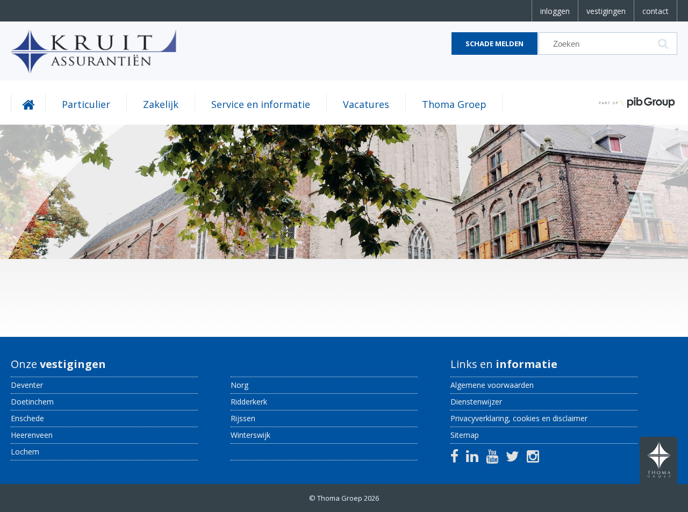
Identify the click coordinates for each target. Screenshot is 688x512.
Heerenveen (32, 435)
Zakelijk (160, 104)
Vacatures (366, 104)
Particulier (86, 104)
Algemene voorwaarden (492, 385)
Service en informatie (260, 104)
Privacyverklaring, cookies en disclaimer (518, 418)
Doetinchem (32, 401)
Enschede (27, 418)
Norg (239, 385)
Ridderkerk (249, 401)
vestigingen (606, 11)
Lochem (25, 451)
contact (655, 11)
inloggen (555, 11)
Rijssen (243, 418)
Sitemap (464, 435)
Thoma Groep (454, 104)
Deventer (27, 385)
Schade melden (494, 43)
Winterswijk (250, 435)
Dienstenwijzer (476, 401)
